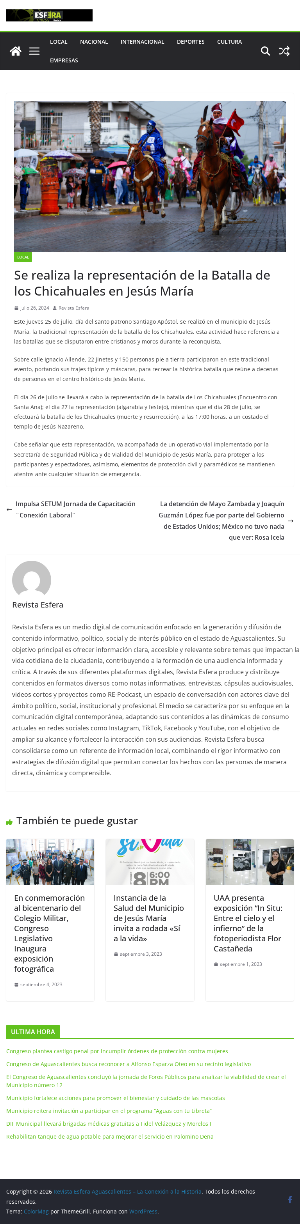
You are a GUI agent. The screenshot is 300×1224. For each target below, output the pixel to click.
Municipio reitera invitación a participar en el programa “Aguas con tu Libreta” (109, 1110)
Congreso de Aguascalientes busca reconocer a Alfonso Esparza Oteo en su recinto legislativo (128, 1064)
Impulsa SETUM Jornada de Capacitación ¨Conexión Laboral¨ (76, 509)
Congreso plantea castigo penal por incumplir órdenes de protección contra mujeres (117, 1051)
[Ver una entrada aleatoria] (284, 51)
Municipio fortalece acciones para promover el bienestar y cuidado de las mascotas (115, 1098)
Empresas (64, 60)
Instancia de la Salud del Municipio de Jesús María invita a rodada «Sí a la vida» (149, 918)
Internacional (142, 41)
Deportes (191, 41)
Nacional (94, 41)
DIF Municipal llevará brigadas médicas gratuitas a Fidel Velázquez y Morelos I (108, 1123)
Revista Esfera (74, 308)
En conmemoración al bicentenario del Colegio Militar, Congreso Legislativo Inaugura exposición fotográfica (49, 933)
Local (59, 41)
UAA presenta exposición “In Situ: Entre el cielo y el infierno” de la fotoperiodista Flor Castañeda (248, 923)
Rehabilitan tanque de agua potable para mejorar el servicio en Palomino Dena (110, 1136)
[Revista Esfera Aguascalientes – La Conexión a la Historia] (15, 51)
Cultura (229, 41)
